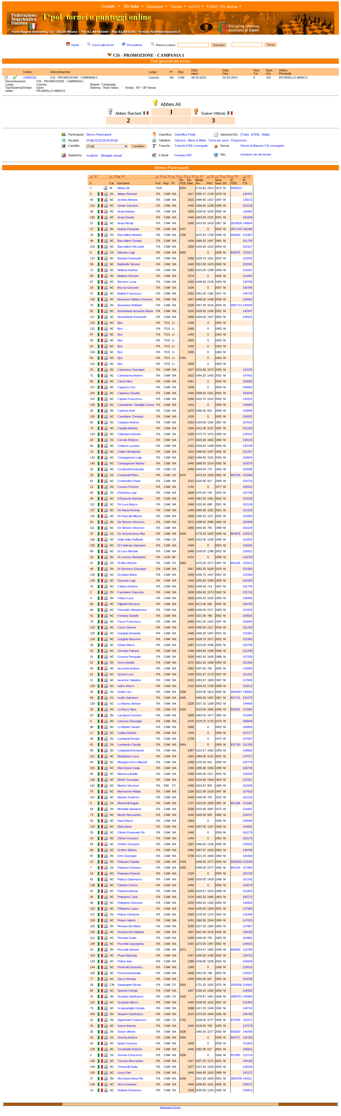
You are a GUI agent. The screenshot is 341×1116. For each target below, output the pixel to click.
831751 (235, 697)
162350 (247, 580)
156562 (247, 299)
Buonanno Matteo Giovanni (134, 299)
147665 (247, 709)
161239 (247, 428)
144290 (247, 1031)
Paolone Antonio (127, 891)
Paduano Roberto (128, 873)
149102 (247, 398)
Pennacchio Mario (129, 926)
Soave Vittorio (126, 1031)
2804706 (236, 1078)
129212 (247, 686)
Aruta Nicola (125, 223)
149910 (247, 943)
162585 (247, 469)
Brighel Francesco (129, 293)
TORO (212, 6)
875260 (235, 1019)
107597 (247, 738)
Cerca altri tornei (103, 45)
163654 (247, 621)
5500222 (236, 188)
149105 (247, 844)
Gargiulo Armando (129, 633)
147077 (247, 756)
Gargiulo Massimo (129, 639)
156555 (247, 615)
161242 (247, 879)
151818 (247, 609)
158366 (247, 996)
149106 (247, 850)
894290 (235, 234)
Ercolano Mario (127, 574)
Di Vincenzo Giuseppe (131, 568)
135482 (247, 211)
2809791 (236, 996)
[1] (96, 140)
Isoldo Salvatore (127, 697)
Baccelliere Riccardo (130, 246)
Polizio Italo (124, 961)
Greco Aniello (126, 662)
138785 (247, 932)
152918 (247, 258)
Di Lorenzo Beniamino (131, 557)
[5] (112, 140)
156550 (247, 381)
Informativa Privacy (170, 1107)
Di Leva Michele (127, 551)
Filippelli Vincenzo (128, 604)
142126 (247, 369)
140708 (247, 445)
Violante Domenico (129, 1090)
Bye (120, 322)
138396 (247, 820)
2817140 (236, 229)
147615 (247, 920)
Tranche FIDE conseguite (191, 145)
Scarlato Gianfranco (130, 996)
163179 (247, 838)
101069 (247, 715)
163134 (247, 527)
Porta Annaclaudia (129, 973)
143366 (247, 475)
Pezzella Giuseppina (130, 943)
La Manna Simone (129, 703)
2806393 (236, 861)
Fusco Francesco (129, 621)
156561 (247, 1049)
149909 (247, 703)
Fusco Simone (126, 627)
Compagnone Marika (130, 463)
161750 (247, 240)
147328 (247, 656)
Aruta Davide (125, 217)
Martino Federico (128, 797)
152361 (247, 633)
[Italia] (265, 134)
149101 (247, 316)
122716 (247, 592)
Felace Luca (125, 598)
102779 (247, 762)
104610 (247, 440)
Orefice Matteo (127, 850)
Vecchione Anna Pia (130, 1078)
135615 (247, 967)
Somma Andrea (127, 1037)
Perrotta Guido (126, 937)
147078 (247, 1025)
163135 (247, 797)
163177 (247, 732)
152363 (247, 639)
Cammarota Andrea (130, 375)
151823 (247, 891)
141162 (247, 270)
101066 (247, 662)
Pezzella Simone (128, 949)
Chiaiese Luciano (128, 445)
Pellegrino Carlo (127, 896)
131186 (247, 803)
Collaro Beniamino (129, 451)
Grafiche (92, 155)
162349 (247, 785)
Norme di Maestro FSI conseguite (262, 145)
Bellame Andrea (127, 270)
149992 (247, 750)
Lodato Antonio (126, 732)
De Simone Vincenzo (130, 522)
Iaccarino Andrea (128, 668)
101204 (247, 744)
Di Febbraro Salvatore (131, 545)
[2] (100, 140)
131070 (247, 697)
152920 (247, 516)
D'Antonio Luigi (126, 492)
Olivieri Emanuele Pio (131, 832)
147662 (247, 375)
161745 (247, 586)
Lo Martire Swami (128, 727)
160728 (247, 873)
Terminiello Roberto (129, 1049)
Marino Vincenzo (128, 785)
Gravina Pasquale (129, 656)
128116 (247, 434)
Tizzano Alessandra (130, 1060)
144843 (247, 404)
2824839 (236, 223)
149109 (247, 1066)
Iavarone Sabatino (129, 680)
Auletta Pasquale (128, 229)
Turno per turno (218, 140)
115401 (247, 779)
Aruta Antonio (126, 211)
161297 (247, 451)
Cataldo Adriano (127, 428)
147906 (247, 908)
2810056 (236, 984)
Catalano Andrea (128, 422)
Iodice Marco (125, 686)
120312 (247, 252)
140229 (247, 557)
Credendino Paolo (128, 481)
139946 (247, 410)
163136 (247, 504)
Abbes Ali (123, 188)
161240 (247, 650)
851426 (235, 563)
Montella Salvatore (129, 809)
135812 (247, 1090)
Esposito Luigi (126, 580)
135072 (247, 199)
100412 (247, 563)
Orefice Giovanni (128, 844)
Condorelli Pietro (128, 475)
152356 (247, 574)
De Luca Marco (127, 504)
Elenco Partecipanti (99, 134)
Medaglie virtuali (111, 155)
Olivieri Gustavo (127, 838)
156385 (247, 229)
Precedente (134, 45)
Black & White (197, 140)
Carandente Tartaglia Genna (135, 404)
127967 (247, 926)
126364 (247, 855)
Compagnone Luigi (129, 457)
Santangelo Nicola (129, 984)
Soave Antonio (126, 1025)
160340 (247, 287)
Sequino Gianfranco (130, 1014)
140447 (247, 193)
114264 (247, 275)
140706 (247, 281)
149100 (247, 305)
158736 (247, 768)
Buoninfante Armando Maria (135, 311)
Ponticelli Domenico (130, 967)
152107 (247, 246)
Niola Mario (124, 826)
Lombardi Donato (128, 738)
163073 (247, 463)
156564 (247, 457)
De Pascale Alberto (129, 516)
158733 (247, 481)
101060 (247, 568)
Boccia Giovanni (128, 287)
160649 (247, 393)
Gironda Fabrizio (128, 650)
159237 (247, 814)
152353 (247, 510)
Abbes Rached (127, 193)
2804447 (236, 691)
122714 (247, 1055)
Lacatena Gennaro (129, 715)
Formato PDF (183, 155)
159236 (247, 978)
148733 (247, 293)
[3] (104, 140)
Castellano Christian (130, 416)
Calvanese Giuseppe (131, 369)
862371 (235, 1037)
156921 (247, 551)
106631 (247, 486)
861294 (235, 867)
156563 (247, 387)
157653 (247, 791)
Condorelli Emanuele (130, 469)
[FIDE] (255, 134)
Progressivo (239, 140)
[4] (108, 140)
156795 (247, 645)
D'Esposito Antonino (130, 498)
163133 (247, 205)
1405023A (29, 77)
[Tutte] (245, 134)
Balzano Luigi (126, 252)
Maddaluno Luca (128, 756)
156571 (247, 1084)
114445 (247, 809)
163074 (247, 885)
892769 (235, 475)
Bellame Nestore (128, 275)
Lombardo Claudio (129, 744)
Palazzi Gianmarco (129, 879)
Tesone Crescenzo (129, 1055)
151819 (247, 1043)
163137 (247, 1072)
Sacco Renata (126, 978)
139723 (247, 955)
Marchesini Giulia (128, 768)
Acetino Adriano (127, 199)
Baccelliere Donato (129, 240)
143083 (247, 668)
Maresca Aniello (127, 773)
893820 (235, 1031)
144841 (247, 826)
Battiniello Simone (128, 264)
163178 (247, 832)
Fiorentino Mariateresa (132, 609)
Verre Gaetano (126, 1084)
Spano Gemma (127, 1043)
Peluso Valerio (126, 920)
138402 (247, 990)
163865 (247, 937)
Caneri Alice (125, 381)
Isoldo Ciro (124, 691)
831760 (235, 744)
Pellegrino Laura (127, 908)
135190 (247, 1037)
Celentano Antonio (129, 434)
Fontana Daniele (128, 615)
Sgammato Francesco (131, 1019)
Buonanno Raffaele (129, 305)
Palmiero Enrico (127, 885)
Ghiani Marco (126, 645)
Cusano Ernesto (128, 486)
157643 (247, 422)
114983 (247, 984)
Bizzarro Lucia (126, 281)
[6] (116, 140)
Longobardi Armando (130, 750)
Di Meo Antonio (127, 563)
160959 (247, 727)
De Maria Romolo (128, 510)
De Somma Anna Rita (131, 533)
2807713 (236, 305)
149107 (247, 973)
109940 (247, 721)
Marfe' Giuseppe (128, 779)
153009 (247, 861)
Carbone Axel (126, 410)
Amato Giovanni (127, 205)
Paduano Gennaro (129, 867)
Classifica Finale (185, 134)
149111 (247, 1078)
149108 (247, 1060)
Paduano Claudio (128, 861)
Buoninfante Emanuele (131, 316)
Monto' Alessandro (129, 814)
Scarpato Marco (127, 1002)
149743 (247, 1008)
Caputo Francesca (129, 398)
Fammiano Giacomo (130, 592)
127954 (247, 867)
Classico (180, 140)
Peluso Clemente (128, 914)
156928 (247, 773)
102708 (247, 492)
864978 (235, 533)
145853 (247, 902)
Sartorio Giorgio (127, 990)
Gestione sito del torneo (256, 154)
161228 (247, 627)
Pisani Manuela (127, 955)
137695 (247, 680)
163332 (247, 539)
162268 (247, 217)
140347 (247, 311)
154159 (247, 498)
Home (75, 45)
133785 (247, 949)
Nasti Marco (125, 820)
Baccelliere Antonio (129, 234)
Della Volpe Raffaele (130, 539)
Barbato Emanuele (129, 258)
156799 (247, 1014)
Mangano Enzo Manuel (132, 762)
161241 (247, 674)
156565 (247, 545)
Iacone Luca (125, 674)
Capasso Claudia (128, 393)
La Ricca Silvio (126, 709)
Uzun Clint (124, 1072)
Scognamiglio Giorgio (131, 1008)
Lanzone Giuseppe (129, 721)
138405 (247, 598)
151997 (247, 234)
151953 (247, 1002)
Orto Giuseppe (127, 855)
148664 (247, 223)
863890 (235, 949)
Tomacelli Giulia (127, 1066)
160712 (247, 896)
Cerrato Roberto (128, 440)
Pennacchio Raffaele (130, 932)
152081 (247, 264)
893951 (235, 709)
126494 (247, 914)
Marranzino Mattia (129, 791)
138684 (247, 691)
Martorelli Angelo (128, 803)
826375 (235, 252)
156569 (247, 961)
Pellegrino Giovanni (129, 902)
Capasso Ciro (126, 387)
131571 (247, 1019)
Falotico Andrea (127, 586)
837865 (235, 1055)
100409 (247, 522)
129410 (247, 533)
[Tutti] (90, 140)
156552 (247, 416)
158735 (247, 604)
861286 (235, 803)
